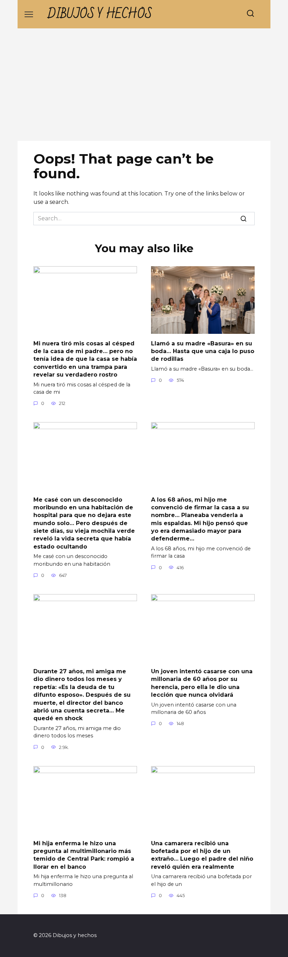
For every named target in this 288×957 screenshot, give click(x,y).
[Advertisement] (144, 88)
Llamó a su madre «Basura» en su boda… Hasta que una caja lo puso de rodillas (202, 351)
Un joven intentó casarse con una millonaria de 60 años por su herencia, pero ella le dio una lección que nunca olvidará (202, 683)
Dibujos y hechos (99, 14)
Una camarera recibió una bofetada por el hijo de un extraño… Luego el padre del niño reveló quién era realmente (202, 855)
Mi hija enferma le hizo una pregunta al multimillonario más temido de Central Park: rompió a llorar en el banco (83, 855)
